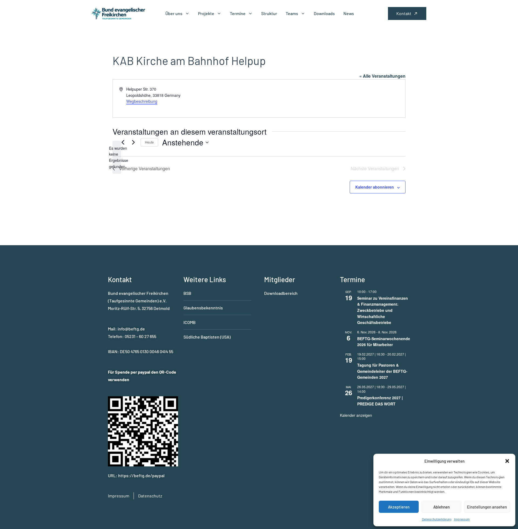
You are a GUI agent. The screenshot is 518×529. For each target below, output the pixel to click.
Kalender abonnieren (374, 187)
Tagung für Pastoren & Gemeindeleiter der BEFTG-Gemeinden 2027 (382, 371)
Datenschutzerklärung (436, 519)
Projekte (206, 13)
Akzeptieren (399, 506)
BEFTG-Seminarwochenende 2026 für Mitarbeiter (383, 341)
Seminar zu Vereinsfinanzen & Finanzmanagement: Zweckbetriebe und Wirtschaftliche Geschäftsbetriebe (382, 310)
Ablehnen (441, 506)
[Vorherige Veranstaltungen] (123, 142)
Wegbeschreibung (141, 101)
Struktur (269, 13)
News (348, 13)
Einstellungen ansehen (487, 506)
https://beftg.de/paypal (141, 475)
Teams (292, 13)
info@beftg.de (131, 328)
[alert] (117, 157)
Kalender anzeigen (356, 415)
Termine (238, 13)
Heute (149, 142)
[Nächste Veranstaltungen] (133, 142)
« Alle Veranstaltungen (382, 76)
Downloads (324, 13)
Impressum (462, 519)
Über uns (173, 13)
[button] (507, 461)
